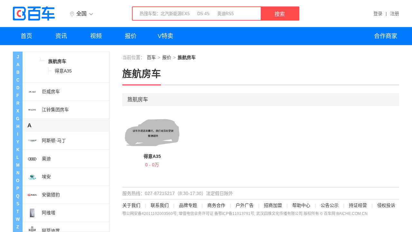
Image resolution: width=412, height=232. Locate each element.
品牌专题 (188, 205)
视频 (96, 36)
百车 (151, 57)
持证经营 (358, 205)
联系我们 (160, 205)
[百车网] (34, 13)
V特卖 (165, 36)
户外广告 (245, 205)
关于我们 (131, 205)
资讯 (61, 36)
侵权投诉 (386, 205)
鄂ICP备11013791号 (236, 213)
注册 (394, 13)
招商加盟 (273, 205)
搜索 (280, 14)
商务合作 (216, 205)
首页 (26, 36)
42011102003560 (157, 213)
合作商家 (385, 36)
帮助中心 (301, 205)
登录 (377, 13)
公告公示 (330, 205)
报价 (130, 36)
